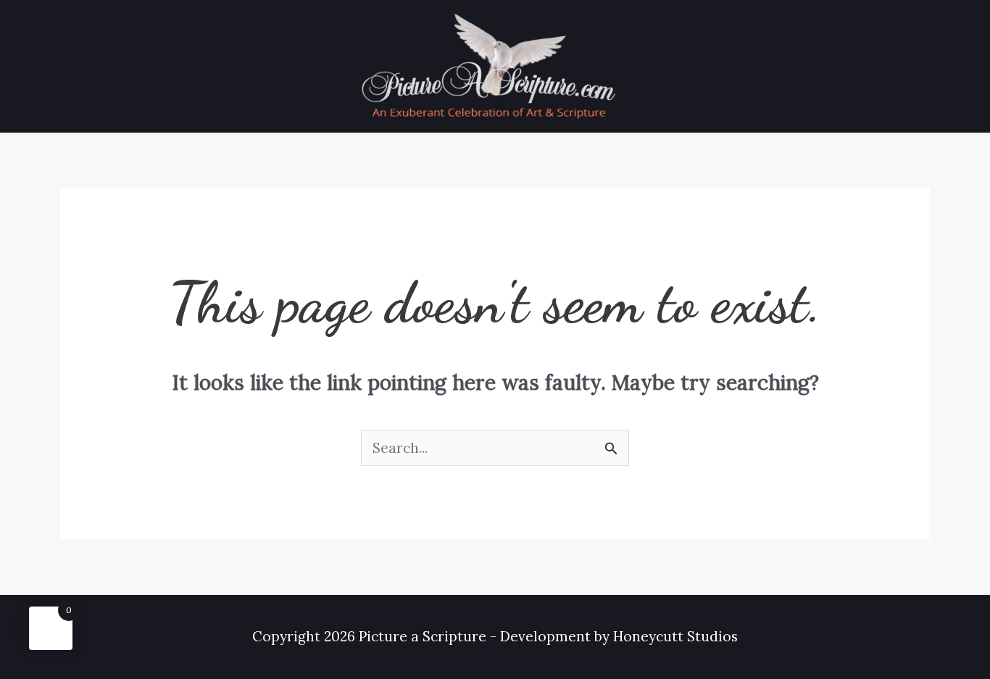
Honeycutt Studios (675, 636)
